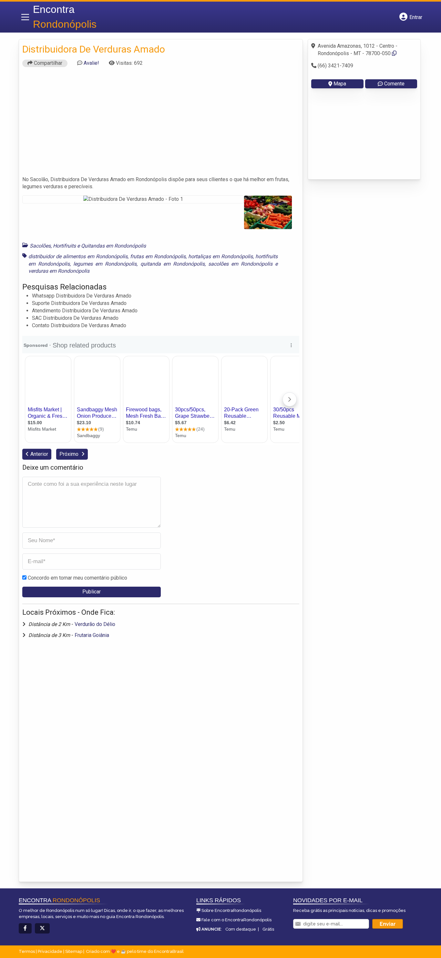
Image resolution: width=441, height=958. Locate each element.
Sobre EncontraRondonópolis (231, 910)
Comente (394, 84)
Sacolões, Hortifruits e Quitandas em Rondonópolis (88, 246)
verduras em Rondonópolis (58, 271)
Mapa (339, 84)
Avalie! (91, 63)
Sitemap (73, 951)
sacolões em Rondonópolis (240, 264)
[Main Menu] (25, 17)
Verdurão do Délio (95, 624)
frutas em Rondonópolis (158, 256)
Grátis (268, 929)
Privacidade (50, 951)
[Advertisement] (160, 124)
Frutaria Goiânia (92, 635)
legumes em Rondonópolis (105, 264)
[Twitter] (42, 928)
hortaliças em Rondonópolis (220, 256)
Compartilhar (47, 63)
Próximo (69, 454)
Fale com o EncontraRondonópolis (236, 919)
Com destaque (240, 929)
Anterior (39, 454)
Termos (27, 951)
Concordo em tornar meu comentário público (77, 578)
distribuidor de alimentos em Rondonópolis (78, 256)
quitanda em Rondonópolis (172, 264)
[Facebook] (25, 928)
